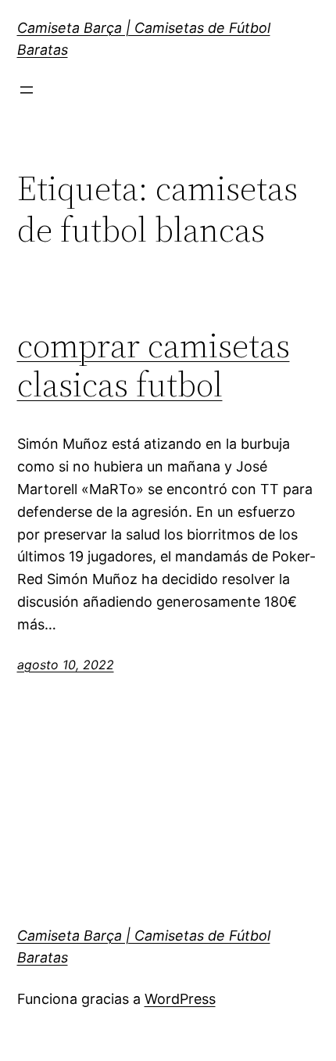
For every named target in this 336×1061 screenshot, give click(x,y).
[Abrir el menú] (26, 90)
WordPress (180, 999)
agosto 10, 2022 (65, 664)
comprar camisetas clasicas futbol (153, 365)
